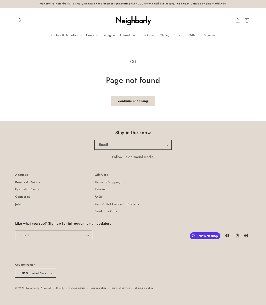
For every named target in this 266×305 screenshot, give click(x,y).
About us (21, 175)
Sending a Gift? (106, 211)
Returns (100, 189)
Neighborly (33, 288)
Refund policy (77, 288)
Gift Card (101, 175)
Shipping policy (144, 288)
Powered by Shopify (53, 288)
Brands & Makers (27, 182)
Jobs (18, 204)
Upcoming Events (27, 189)
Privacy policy (98, 288)
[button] (20, 20)
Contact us (22, 197)
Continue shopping (133, 100)
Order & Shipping (108, 182)
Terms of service (120, 288)
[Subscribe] (166, 145)
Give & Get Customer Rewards (117, 204)
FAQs (99, 197)
